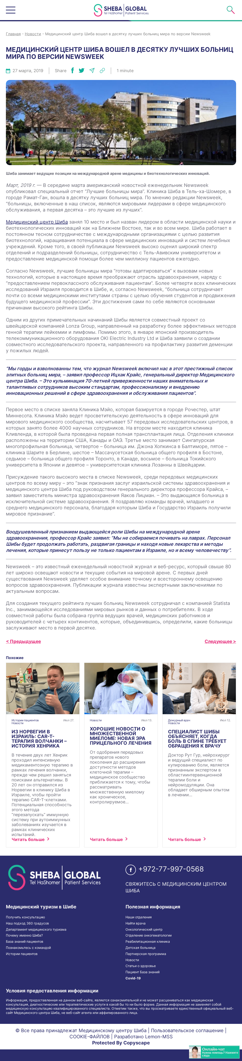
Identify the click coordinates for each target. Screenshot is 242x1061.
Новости (33, 33)
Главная (13, 33)
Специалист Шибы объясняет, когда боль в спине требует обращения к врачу (197, 739)
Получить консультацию (25, 917)
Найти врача (135, 923)
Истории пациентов (25, 720)
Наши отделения (138, 917)
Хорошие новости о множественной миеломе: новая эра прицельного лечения (120, 736)
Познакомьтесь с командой (28, 948)
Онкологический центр (144, 929)
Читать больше (28, 839)
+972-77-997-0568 (171, 868)
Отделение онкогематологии (148, 935)
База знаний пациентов (24, 941)
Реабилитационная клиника (147, 941)
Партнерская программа (145, 954)
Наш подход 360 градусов (27, 923)
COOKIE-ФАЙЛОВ (89, 1036)
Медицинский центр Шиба (37, 222)
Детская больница (140, 948)
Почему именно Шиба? (24, 935)
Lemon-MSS (159, 1036)
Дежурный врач (179, 720)
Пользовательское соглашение (187, 1030)
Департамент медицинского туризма (36, 929)
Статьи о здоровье (140, 966)
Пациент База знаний (142, 972)
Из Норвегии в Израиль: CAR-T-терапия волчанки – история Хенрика (39, 739)
